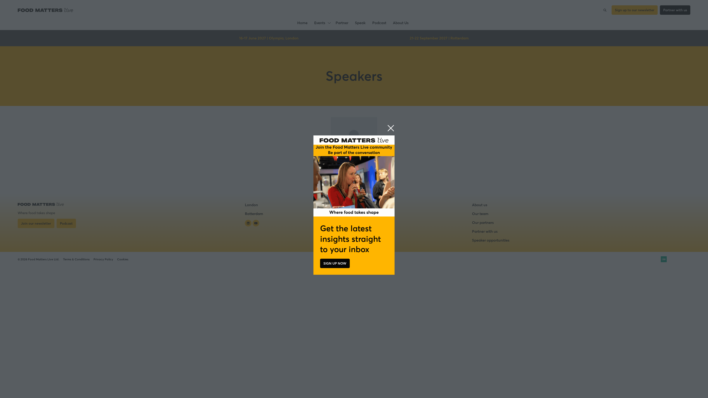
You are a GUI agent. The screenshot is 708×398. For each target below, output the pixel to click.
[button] (391, 128)
